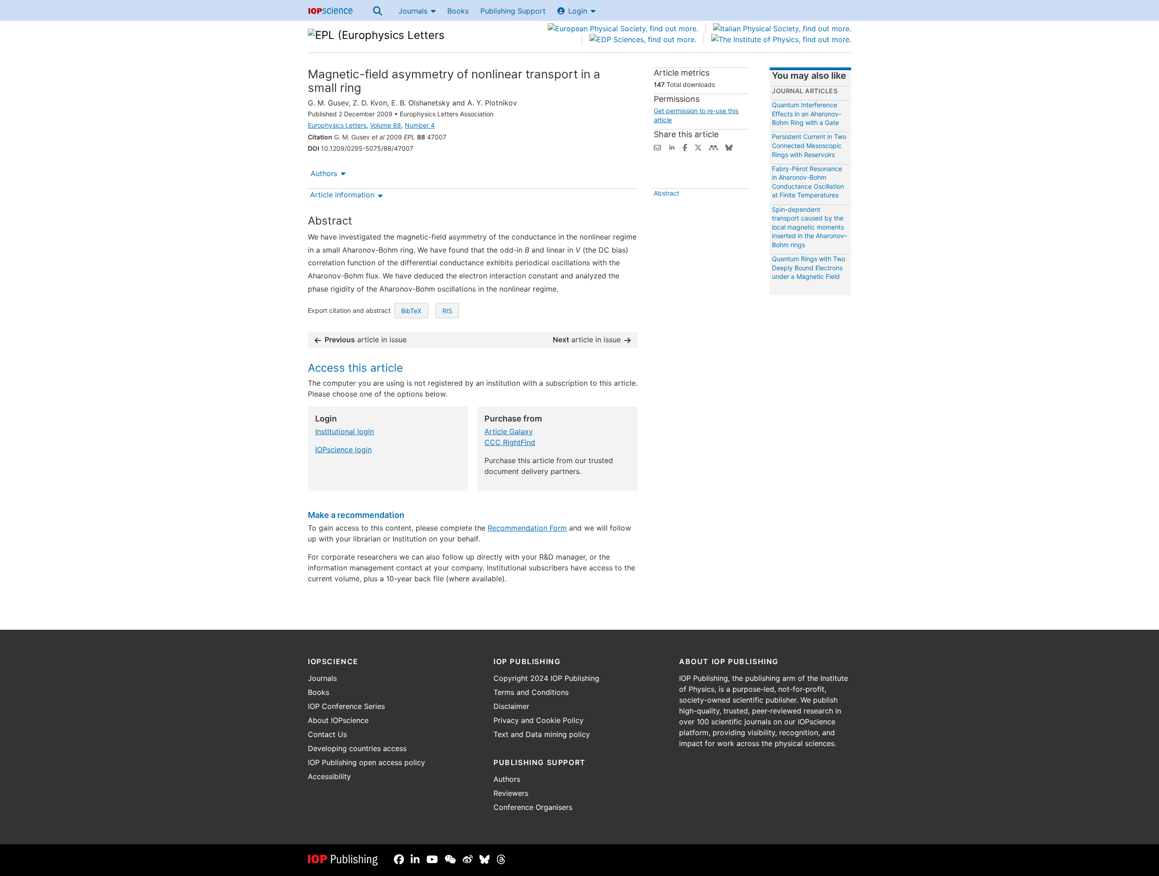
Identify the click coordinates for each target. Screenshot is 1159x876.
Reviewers (510, 793)
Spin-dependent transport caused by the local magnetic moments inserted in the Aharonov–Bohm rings (809, 227)
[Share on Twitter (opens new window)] (698, 146)
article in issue (366, 339)
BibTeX (411, 311)
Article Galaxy (508, 431)
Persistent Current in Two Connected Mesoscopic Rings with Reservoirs (809, 145)
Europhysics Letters (337, 125)
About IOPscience (338, 720)
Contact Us (327, 734)
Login (577, 10)
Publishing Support (513, 10)
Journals (412, 10)
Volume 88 (385, 125)
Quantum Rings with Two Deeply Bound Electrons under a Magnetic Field (808, 267)
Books (458, 10)
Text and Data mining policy (541, 734)
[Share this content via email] (657, 146)
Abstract (666, 193)
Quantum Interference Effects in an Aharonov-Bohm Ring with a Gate (806, 113)
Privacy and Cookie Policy (538, 720)
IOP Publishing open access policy (366, 762)
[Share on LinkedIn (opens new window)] (671, 146)
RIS (447, 311)
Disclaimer (511, 706)
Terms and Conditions (531, 692)
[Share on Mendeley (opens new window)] (713, 146)
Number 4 (420, 125)
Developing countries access (357, 748)
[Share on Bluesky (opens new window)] (729, 146)
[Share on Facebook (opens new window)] (685, 146)
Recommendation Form (527, 527)
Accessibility (329, 776)
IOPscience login (343, 449)
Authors (324, 173)
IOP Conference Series (346, 706)
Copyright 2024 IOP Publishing (546, 678)
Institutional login (344, 431)
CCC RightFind (509, 442)
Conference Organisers (532, 807)
